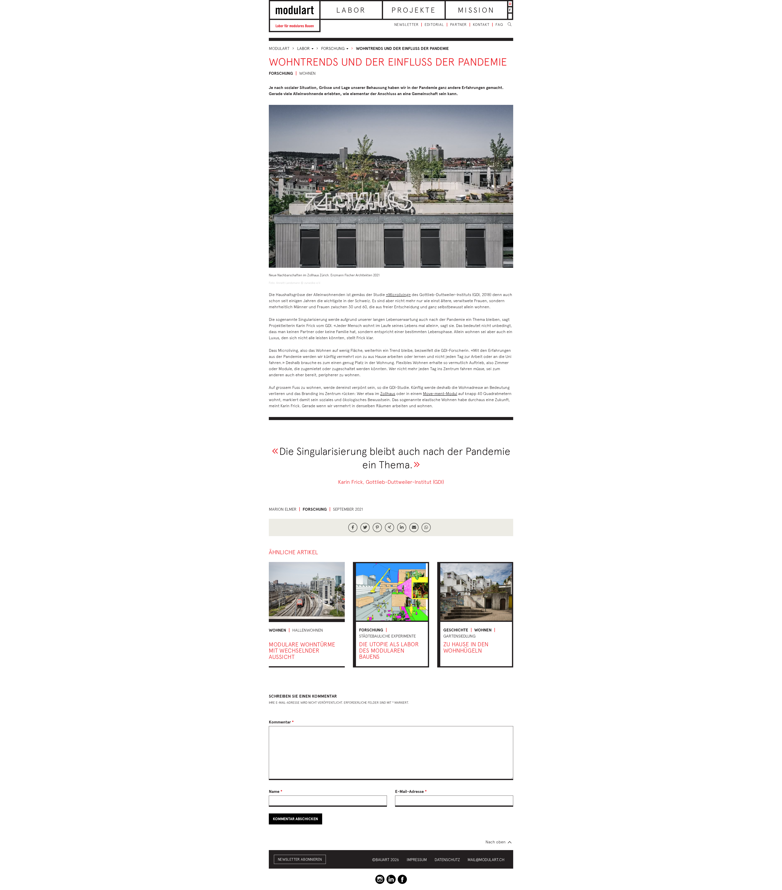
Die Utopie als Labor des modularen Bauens (389, 650)
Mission (476, 10)
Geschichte (455, 630)
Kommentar (281, 722)
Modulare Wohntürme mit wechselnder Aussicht (302, 650)
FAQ (499, 24)
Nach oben (495, 842)
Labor (351, 10)
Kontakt (481, 24)
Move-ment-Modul (440, 393)
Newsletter (406, 24)
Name (275, 791)
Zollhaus (387, 393)
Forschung (333, 48)
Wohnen (277, 630)
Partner (458, 24)
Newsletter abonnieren (300, 859)
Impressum (417, 859)
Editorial (434, 24)
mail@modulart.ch (486, 859)
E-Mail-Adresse (411, 791)
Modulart (279, 48)
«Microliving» (398, 294)
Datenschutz (447, 859)
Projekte (413, 10)
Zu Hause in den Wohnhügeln (466, 647)
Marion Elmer (283, 509)
